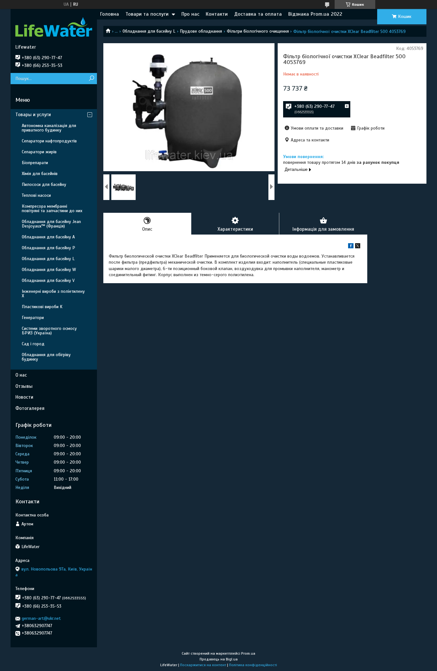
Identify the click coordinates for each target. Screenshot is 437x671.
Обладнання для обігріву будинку (46, 357)
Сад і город (33, 344)
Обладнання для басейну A (48, 237)
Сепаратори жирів (39, 152)
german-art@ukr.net (41, 618)
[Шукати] (91, 78)
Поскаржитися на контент (203, 665)
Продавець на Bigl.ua (219, 659)
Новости (24, 397)
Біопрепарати (35, 162)
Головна (109, 14)
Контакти (217, 14)
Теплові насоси (36, 195)
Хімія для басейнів (40, 173)
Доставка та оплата (258, 14)
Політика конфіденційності (253, 665)
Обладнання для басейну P (48, 248)
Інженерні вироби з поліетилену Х (53, 294)
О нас (21, 375)
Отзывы (24, 386)
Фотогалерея (29, 408)
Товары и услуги (33, 114)
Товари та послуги (147, 14)
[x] (357, 247)
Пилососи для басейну (44, 184)
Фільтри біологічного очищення (258, 31)
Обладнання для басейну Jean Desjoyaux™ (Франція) (51, 224)
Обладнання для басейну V (48, 280)
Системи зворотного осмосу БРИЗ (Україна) (49, 331)
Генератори (33, 317)
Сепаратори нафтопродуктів (49, 141)
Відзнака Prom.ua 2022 (315, 14)
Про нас (190, 14)
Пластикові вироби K (42, 306)
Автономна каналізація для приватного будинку (49, 128)
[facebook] (351, 247)
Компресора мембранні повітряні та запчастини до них (52, 208)
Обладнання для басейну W (49, 269)
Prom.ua (248, 653)
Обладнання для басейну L (149, 31)
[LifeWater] (53, 26)
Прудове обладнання (201, 31)
